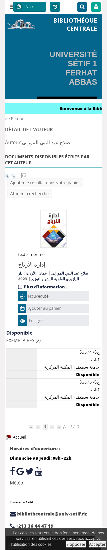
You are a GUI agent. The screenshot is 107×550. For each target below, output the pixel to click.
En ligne (36, 320)
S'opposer (76, 544)
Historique (55, 7)
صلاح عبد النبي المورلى (69, 273)
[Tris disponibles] (23, 175)
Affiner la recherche (29, 193)
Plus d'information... (46, 287)
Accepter (97, 544)
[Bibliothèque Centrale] (21, 23)
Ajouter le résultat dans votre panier (45, 182)
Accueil (19, 437)
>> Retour (14, 118)
